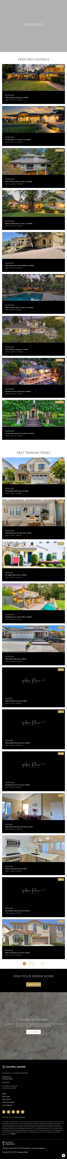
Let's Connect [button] (33, 1032)
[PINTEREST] (13, 1112)
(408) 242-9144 (6, 1077)
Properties (6, 1099)
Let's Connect (7, 1105)
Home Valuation (8, 1102)
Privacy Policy (22, 1152)
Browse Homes (33, 984)
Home (4, 1093)
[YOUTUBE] (18, 1112)
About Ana (6, 1096)
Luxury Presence (38, 1148)
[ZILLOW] (22, 1112)
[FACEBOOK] (4, 1112)
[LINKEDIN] (8, 1112)
